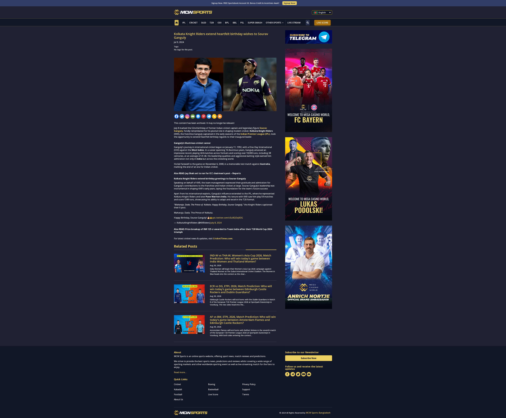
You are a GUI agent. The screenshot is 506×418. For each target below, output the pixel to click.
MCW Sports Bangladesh (318, 412)
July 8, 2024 (216, 222)
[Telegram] (209, 116)
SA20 (203, 22)
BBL (235, 22)
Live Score (322, 22)
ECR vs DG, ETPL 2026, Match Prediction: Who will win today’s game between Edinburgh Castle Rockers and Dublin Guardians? (241, 289)
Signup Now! (289, 3)
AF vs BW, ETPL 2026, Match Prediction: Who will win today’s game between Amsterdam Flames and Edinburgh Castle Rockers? (243, 320)
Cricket (193, 22)
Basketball (213, 389)
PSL (242, 22)
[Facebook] (176, 116)
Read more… (180, 372)
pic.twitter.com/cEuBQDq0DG (228, 217)
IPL (184, 22)
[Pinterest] (203, 116)
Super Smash (255, 22)
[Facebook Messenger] (198, 116)
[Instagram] (187, 116)
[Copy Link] (214, 116)
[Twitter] (182, 116)
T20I (212, 22)
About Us (178, 399)
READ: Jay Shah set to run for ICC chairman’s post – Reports (210, 173)
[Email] (192, 116)
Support (246, 389)
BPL (227, 22)
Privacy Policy (249, 384)
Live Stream (294, 22)
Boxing (211, 384)
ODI (220, 22)
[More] (219, 116)
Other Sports (273, 22)
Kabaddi (178, 389)
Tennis (245, 394)
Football (178, 394)
